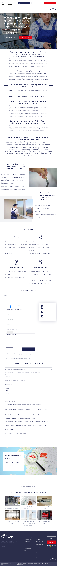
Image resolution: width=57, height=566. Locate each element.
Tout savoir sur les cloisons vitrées (13, 522)
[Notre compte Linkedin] (50, 9)
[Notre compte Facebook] (53, 9)
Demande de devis (10, 37)
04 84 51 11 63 (25, 37)
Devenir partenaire (27, 548)
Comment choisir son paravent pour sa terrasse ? (12, 507)
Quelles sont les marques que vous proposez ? (15, 380)
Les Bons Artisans (5, 563)
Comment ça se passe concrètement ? (14, 399)
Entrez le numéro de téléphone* (12, 316)
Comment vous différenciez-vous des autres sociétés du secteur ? (20, 418)
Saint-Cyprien (41, 75)
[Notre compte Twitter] (55, 9)
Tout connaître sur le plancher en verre (28, 507)
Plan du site (46, 563)
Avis (25, 550)
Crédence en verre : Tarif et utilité (44, 507)
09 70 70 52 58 (25, 3)
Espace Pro (38, 537)
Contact (25, 552)
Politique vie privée (20, 564)
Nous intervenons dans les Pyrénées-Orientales (15, 433)
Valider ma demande (28, 349)
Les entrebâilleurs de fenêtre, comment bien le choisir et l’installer (28, 523)
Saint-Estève (19, 75)
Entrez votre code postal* (11, 321)
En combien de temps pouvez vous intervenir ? (15, 369)
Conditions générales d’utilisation (28, 563)
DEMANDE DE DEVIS (51, 538)
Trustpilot (5, 295)
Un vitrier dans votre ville (40, 554)
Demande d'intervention (51, 542)
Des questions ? (27, 541)
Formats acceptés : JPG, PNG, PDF (12, 329)
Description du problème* (11, 334)
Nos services (38, 559)
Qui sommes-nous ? (28, 537)
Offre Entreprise (27, 546)
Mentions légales (19, 563)
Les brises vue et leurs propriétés (44, 522)
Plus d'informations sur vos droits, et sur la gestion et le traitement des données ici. (18, 358)
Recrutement (38, 539)
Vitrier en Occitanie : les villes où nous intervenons (16, 12)
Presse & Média (27, 544)
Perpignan (34, 75)
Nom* (7, 311)
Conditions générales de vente (38, 563)
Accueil (4, 12)
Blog (25, 543)
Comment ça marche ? (28, 539)
